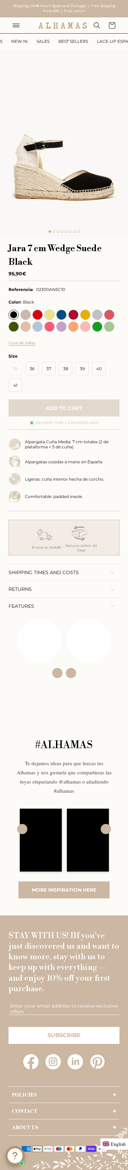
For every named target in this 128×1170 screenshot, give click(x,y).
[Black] (14, 315)
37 (48, 368)
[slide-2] (54, 231)
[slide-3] (58, 231)
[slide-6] (70, 231)
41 (15, 385)
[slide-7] (74, 231)
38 (65, 368)
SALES (43, 41)
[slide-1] (49, 231)
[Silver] (97, 315)
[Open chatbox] (15, 1155)
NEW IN (19, 41)
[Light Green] (109, 327)
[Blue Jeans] (61, 315)
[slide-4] (62, 231)
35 (17, 370)
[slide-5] (66, 231)
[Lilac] (61, 327)
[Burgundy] (73, 315)
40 (99, 368)
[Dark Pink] (109, 315)
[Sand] (25, 327)
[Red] (37, 315)
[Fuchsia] (49, 327)
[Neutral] (25, 315)
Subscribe (64, 1035)
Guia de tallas (22, 342)
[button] (16, 25)
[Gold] (85, 315)
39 (82, 368)
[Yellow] (49, 315)
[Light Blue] (37, 327)
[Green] (97, 327)
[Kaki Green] (14, 327)
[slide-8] (78, 231)
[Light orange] (73, 327)
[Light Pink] (85, 327)
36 (32, 368)
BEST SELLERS (73, 41)
